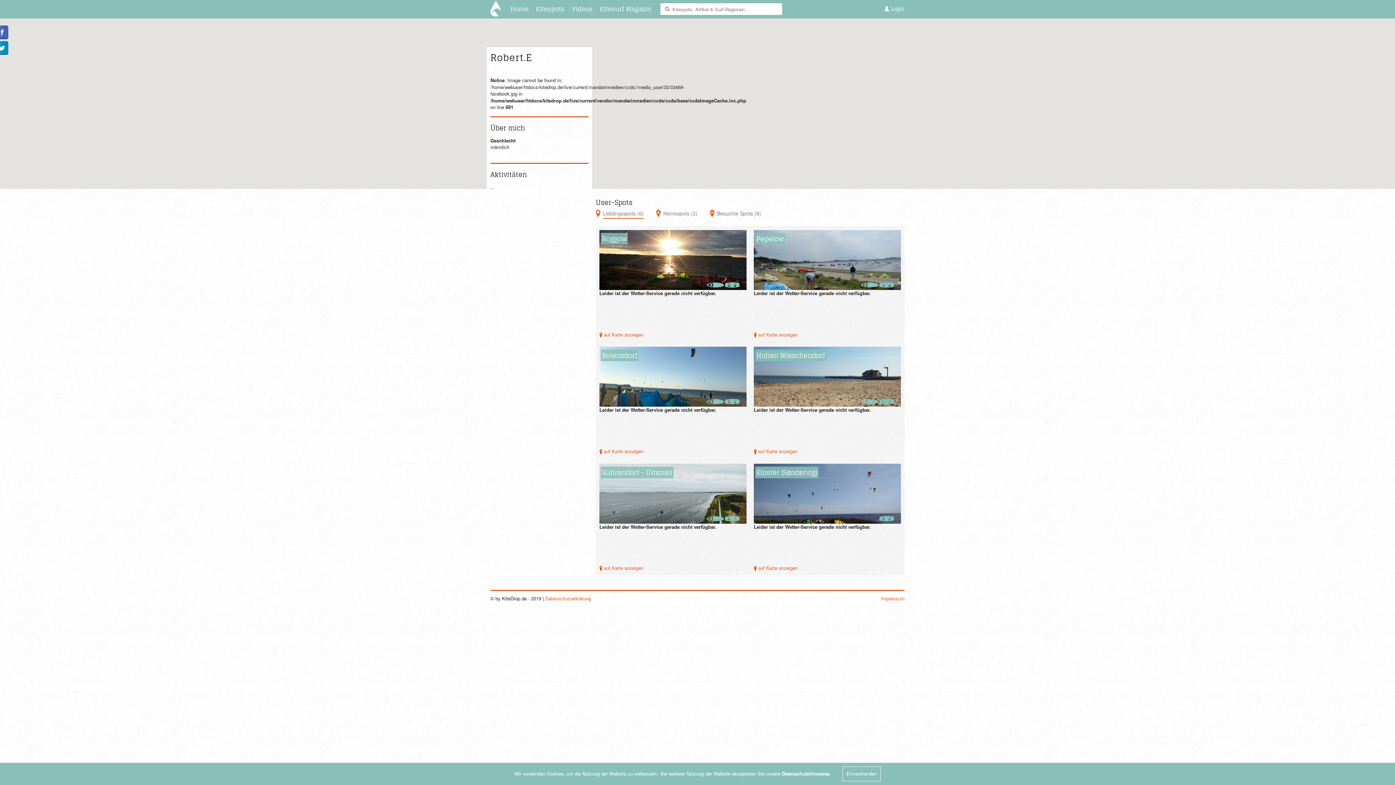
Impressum (893, 598)
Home (519, 9)
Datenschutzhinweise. (806, 773)
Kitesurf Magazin (625, 9)
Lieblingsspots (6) (623, 213)
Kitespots (550, 9)
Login (897, 8)
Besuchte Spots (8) (739, 213)
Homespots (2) (680, 213)
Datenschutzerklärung (568, 598)
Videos (582, 9)
